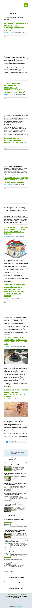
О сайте (13, 594)
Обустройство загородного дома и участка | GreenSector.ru (13, 5)
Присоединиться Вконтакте (16, 588)
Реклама (17, 594)
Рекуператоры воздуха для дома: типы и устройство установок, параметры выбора (16, 230)
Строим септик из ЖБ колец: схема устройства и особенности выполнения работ (15, 340)
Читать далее (7, 79)
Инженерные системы (20, 32)
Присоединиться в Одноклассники (18, 582)
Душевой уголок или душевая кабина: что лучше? (15, 474)
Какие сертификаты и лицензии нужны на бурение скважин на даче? (15, 140)
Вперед (22, 441)
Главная (8, 594)
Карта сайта (23, 594)
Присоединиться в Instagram (16, 577)
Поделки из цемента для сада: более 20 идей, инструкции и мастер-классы (16, 541)
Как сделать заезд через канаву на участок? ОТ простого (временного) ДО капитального (16, 463)
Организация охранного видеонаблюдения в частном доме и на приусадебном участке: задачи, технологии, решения (14, 290)
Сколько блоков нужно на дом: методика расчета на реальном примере (15, 531)
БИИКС (13, 171)
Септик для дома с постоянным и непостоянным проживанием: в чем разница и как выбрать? (14, 87)
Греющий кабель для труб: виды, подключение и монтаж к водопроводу (16, 180)
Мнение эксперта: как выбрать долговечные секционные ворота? (16, 484)
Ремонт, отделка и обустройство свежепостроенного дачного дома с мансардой (14, 504)
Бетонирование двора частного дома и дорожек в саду (14, 520)
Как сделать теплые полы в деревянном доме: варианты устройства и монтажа (16, 393)
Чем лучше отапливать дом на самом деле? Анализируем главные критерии (16, 26)
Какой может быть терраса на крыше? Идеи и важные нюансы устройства (16, 494)
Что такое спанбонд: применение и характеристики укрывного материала (14, 560)
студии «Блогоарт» (18, 606)
